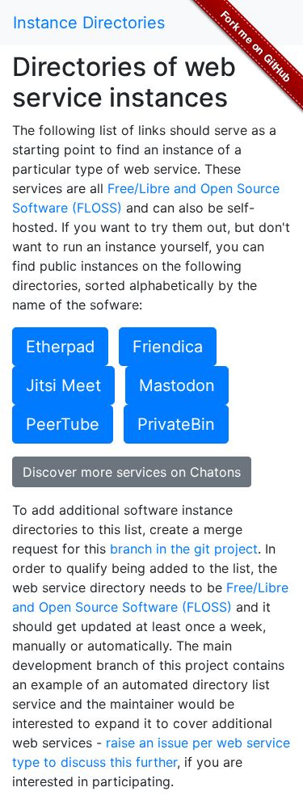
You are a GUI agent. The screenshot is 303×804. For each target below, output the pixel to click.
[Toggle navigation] (267, 22)
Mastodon (177, 385)
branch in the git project (184, 549)
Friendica (168, 346)
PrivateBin (176, 424)
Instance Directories (89, 22)
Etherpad (60, 346)
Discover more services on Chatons (132, 472)
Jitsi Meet (63, 385)
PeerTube (62, 424)
